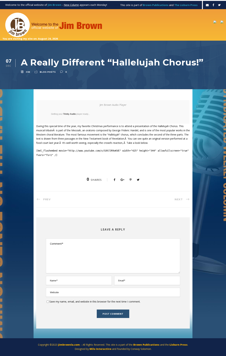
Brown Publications (146, 344)
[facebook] (213, 5)
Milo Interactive (101, 349)
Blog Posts (48, 72)
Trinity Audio (69, 114)
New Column (71, 5)
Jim (28, 72)
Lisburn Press (179, 344)
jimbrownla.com (69, 344)
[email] (207, 5)
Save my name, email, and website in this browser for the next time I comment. (94, 301)
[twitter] (219, 5)
